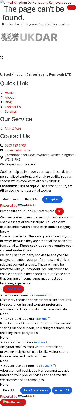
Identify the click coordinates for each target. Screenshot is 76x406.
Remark (41, 319)
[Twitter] (38, 57)
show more (13, 289)
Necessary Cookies (18, 295)
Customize (10, 199)
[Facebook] (38, 48)
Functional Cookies (19, 319)
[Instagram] (38, 65)
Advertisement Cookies (22, 366)
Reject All (31, 199)
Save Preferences (35, 390)
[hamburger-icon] (71, 7)
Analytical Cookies (19, 342)
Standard (41, 295)
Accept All (52, 199)
